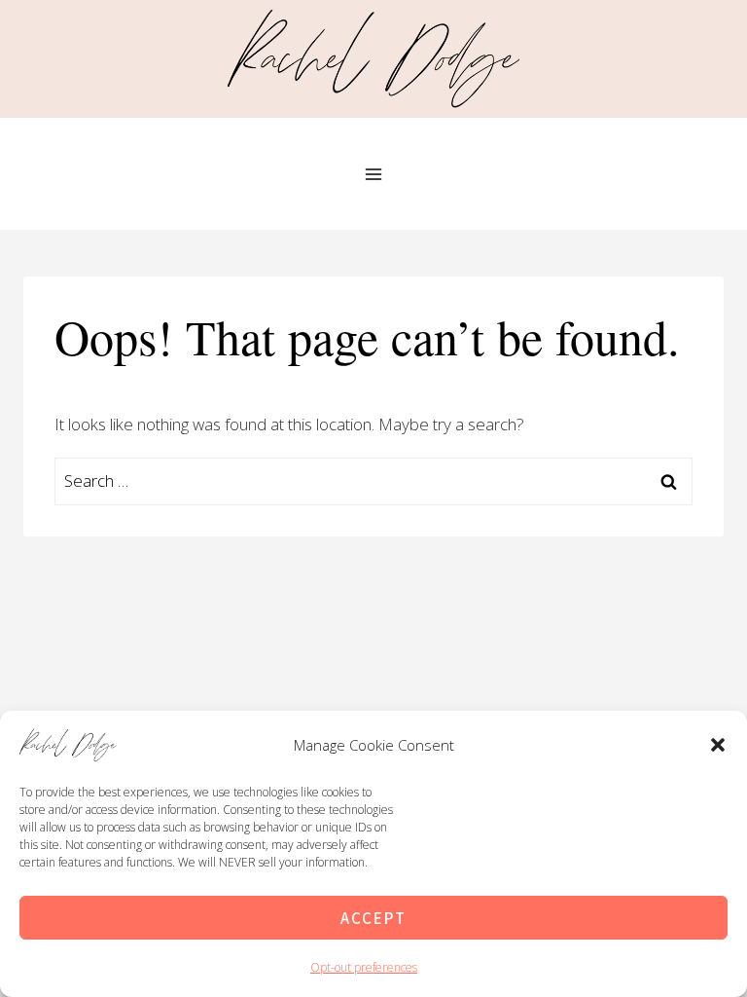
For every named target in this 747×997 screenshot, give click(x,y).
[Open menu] (374, 174)
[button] (718, 745)
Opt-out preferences (363, 967)
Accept (373, 917)
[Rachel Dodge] (373, 58)
